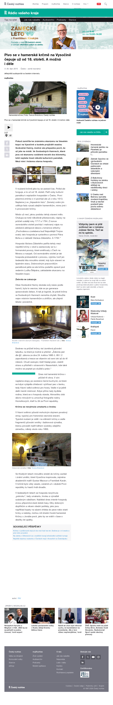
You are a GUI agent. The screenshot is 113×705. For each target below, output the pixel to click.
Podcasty (61, 20)
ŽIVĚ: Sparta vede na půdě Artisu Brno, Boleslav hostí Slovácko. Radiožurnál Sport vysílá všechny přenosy (96, 630)
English (101, 686)
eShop (11, 666)
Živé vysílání (83, 110)
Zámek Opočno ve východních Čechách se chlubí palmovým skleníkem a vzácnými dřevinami (99, 166)
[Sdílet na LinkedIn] (6, 155)
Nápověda (60, 659)
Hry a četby (82, 94)
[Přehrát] (8, 127)
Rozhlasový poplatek (64, 673)
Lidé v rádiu (61, 663)
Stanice (66, 4)
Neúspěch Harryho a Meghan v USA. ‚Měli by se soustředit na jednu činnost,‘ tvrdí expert (15, 629)
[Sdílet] (10, 135)
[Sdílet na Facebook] (6, 143)
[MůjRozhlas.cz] (8, 78)
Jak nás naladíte (32, 20)
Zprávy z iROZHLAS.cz (15, 606)
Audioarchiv (48, 20)
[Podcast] (6, 135)
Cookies (69, 686)
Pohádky (81, 102)
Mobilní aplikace (39, 666)
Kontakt (59, 669)
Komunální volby (15, 659)
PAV (19, 598)
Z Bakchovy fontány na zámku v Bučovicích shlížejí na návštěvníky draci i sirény (99, 184)
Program (45, 4)
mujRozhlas (56, 4)
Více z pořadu (84, 142)
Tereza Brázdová (35, 115)
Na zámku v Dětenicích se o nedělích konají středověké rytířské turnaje (40, 536)
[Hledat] (106, 4)
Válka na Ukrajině (16, 656)
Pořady (81, 106)
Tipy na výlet (10, 20)
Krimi (80, 98)
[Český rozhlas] (14, 4)
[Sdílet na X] (6, 149)
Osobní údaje (79, 686)
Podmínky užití (91, 686)
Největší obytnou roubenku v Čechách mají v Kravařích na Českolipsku (40, 539)
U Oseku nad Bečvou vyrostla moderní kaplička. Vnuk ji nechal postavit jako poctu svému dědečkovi (99, 201)
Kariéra (59, 666)
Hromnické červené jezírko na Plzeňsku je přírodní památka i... (99, 150)
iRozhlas (36, 4)
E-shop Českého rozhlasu (90, 219)
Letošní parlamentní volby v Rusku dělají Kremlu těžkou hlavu (42, 628)
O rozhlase (76, 4)
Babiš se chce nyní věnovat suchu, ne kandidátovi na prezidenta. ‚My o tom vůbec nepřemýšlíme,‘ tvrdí (70, 629)
